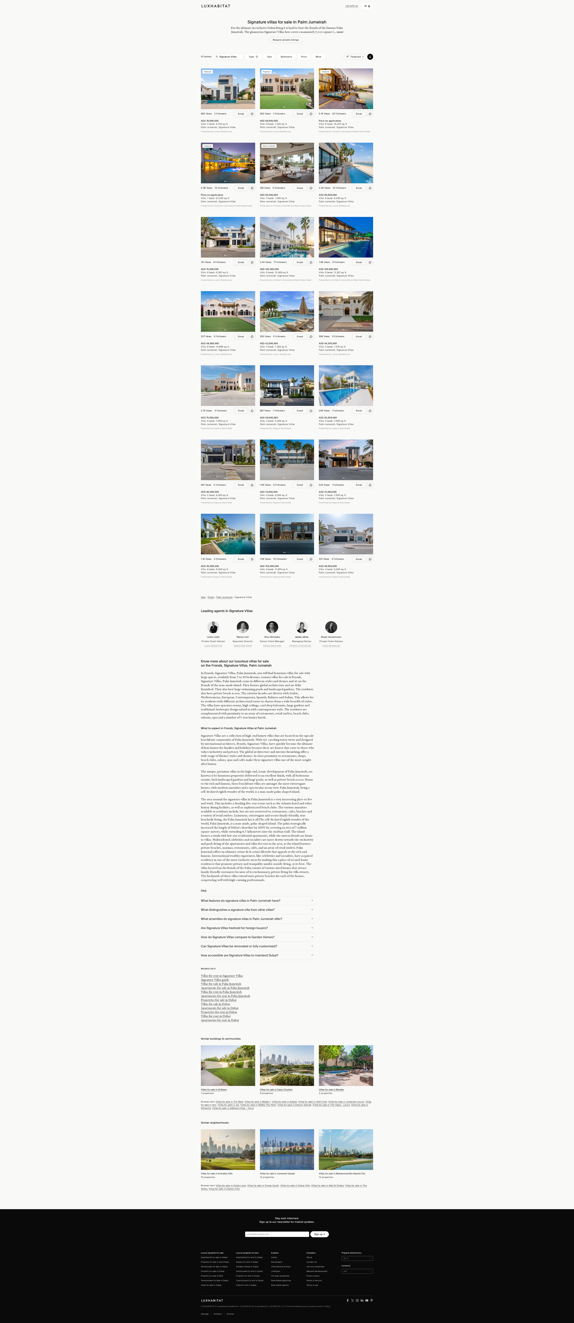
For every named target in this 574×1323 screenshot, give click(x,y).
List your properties (315, 1266)
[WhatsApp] (252, 114)
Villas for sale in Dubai (215, 1004)
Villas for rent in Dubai (215, 1016)
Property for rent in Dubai (248, 1276)
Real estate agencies (281, 1280)
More (318, 56)
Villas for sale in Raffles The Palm (258, 1105)
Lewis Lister (213, 637)
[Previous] (204, 88)
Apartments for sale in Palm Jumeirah (225, 988)
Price (304, 56)
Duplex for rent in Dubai (247, 1262)
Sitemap (205, 1314)
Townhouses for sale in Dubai (214, 1280)
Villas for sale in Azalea (284, 1101)
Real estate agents (280, 1285)
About (309, 1257)
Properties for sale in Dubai (218, 1000)
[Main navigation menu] (367, 6)
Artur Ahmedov (272, 637)
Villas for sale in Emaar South (263, 1185)
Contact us (311, 1262)
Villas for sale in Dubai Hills (295, 1185)
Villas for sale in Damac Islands (294, 1105)
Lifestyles (275, 1271)
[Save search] (370, 57)
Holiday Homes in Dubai (247, 1266)
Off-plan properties (280, 1276)
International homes (280, 1266)
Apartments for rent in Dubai (220, 1020)
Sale (203, 597)
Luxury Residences (213, 645)
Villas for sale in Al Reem (214, 1089)
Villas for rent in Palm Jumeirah (221, 992)
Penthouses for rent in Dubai (249, 1271)
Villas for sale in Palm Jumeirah (221, 984)
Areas (274, 1257)
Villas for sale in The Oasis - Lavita (331, 1105)
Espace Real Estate (243, 645)
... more (339, 32)
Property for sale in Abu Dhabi (215, 1262)
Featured (356, 56)
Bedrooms (286, 56)
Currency (346, 1266)
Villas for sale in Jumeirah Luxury (346, 1101)
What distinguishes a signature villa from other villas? (237, 910)
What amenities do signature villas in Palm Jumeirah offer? (241, 919)
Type (251, 56)
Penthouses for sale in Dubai (214, 1266)
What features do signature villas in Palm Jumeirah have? (240, 900)
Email (241, 113)
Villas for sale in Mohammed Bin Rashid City (342, 1173)
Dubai (211, 597)
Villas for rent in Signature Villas (222, 976)
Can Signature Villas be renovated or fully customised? (239, 946)
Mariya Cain (243, 637)
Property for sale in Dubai (213, 1271)
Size (269, 56)
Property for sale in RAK (212, 1276)
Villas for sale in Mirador (331, 1089)
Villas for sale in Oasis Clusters (276, 1089)
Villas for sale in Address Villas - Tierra (233, 1108)
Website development (317, 1271)
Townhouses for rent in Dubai (250, 1280)
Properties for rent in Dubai (219, 1012)
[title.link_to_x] (347, 1300)
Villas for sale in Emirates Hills (217, 1173)
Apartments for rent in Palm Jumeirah (225, 996)
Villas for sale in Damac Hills (224, 1189)
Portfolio (218, 1314)
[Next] (251, 88)
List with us (352, 5)
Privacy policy (313, 1276)
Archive (230, 1314)
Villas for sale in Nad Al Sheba (327, 1185)
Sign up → (319, 1234)
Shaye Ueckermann (331, 637)
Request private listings (286, 40)
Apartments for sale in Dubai (219, 1008)
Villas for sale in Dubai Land (231, 1185)
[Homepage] (216, 6)
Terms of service (314, 1280)
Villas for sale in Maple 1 (258, 1101)
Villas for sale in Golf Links (312, 1101)
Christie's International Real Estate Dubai (301, 645)
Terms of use (312, 1285)
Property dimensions (351, 1253)
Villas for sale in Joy (228, 1105)
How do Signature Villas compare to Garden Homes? (237, 937)
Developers (276, 1262)
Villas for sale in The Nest (229, 1101)
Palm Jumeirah (209, 127)
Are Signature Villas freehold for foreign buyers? (234, 928)
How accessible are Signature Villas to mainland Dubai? (239, 955)
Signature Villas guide (215, 980)
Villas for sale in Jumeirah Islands (277, 1173)
